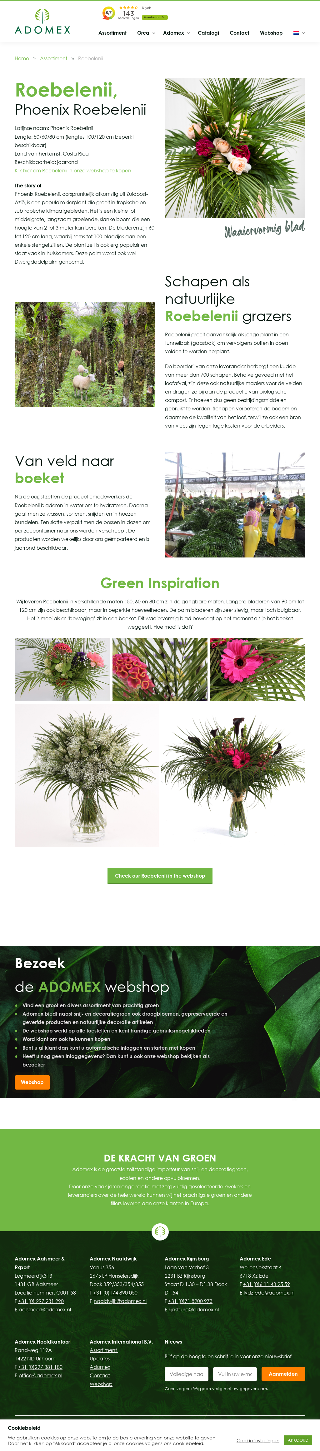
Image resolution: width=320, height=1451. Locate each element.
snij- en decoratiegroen (219, 1169)
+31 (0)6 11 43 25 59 (266, 1284)
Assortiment (112, 33)
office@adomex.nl (40, 1375)
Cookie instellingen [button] (258, 1440)
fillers (116, 1203)
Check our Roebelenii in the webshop (160, 876)
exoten (128, 1178)
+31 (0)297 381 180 (40, 1367)
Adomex (173, 33)
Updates (100, 1358)
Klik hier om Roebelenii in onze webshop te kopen (73, 170)
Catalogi (208, 33)
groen (218, 1195)
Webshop (271, 33)
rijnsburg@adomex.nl (194, 1309)
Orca (143, 33)
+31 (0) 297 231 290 (41, 1301)
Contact (239, 33)
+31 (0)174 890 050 (115, 1293)
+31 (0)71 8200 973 (190, 1301)
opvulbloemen (181, 1178)
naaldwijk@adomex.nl (120, 1301)
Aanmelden (283, 1374)
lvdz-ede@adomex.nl (269, 1293)
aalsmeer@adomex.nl (45, 1309)
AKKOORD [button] (298, 1440)
